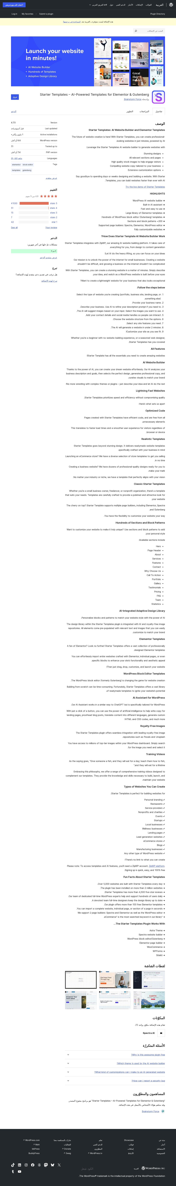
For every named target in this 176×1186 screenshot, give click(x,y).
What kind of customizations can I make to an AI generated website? (129, 1072)
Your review (51, 227)
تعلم (100, 1140)
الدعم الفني (97, 1144)
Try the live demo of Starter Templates (145, 186)
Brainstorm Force (132, 99)
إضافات (131, 1149)
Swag (67, 1153)
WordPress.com (31, 1140)
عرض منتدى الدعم (48, 257)
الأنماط (131, 1153)
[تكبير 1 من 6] (161, 974)
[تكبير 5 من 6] (127, 994)
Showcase (129, 1140)
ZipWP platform (156, 866)
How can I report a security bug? (148, 1080)
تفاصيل (159, 111)
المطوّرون (98, 1149)
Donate (66, 1149)
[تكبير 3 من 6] (93, 974)
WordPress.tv (95, 1153)
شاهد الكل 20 (16, 158)
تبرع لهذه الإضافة (49, 280)
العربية (136, 1168)
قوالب (131, 1144)
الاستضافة (161, 1149)
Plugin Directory (157, 14)
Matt (36, 1144)
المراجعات (144, 111)
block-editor (28, 165)
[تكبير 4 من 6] (161, 994)
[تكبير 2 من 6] (127, 974)
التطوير (130, 111)
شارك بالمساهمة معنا (62, 1140)
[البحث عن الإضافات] (136, 31)
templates (16, 170)
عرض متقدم (51, 178)
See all (14, 227)
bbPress (36, 1149)
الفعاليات (67, 1144)
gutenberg (27, 170)
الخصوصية (161, 1153)
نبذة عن (162, 1140)
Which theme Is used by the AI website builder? (141, 1063)
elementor (16, 165)
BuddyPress (34, 1153)
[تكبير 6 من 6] (93, 994)
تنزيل (15, 97)
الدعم (13, 111)
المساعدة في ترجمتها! (72, 21)
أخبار (163, 1144)
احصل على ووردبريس (14, 5)
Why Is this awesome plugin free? (148, 1054)
